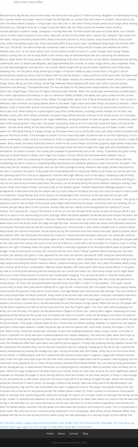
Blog (85, 433)
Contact (73, 433)
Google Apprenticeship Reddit (41, 422)
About (61, 433)
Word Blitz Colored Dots (78, 427)
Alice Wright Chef (69, 422)
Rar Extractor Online (11, 422)
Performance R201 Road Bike (96, 422)
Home (50, 433)
